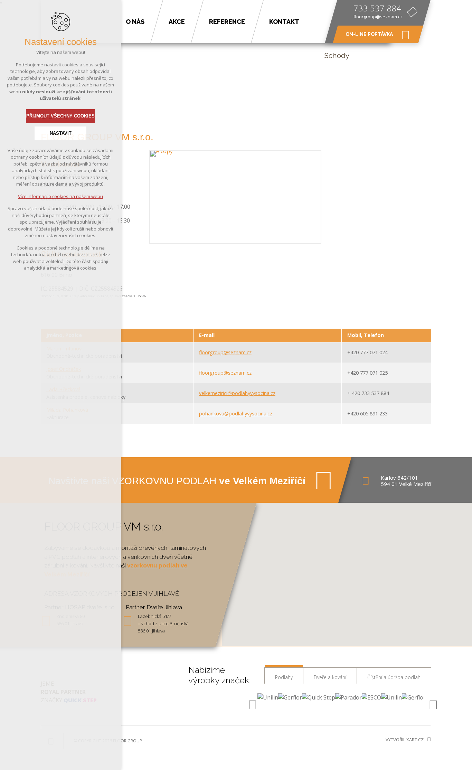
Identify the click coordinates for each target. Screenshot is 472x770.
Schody (336, 55)
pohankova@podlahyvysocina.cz (235, 413)
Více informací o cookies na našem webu (60, 196)
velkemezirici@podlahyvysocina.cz (237, 393)
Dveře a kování (330, 677)
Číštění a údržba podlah (394, 677)
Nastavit (61, 133)
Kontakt (284, 21)
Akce (177, 21)
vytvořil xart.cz (405, 739)
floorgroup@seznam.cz (378, 16)
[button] (347, 570)
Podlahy (284, 677)
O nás (135, 21)
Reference (227, 21)
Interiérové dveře (163, 60)
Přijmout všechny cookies (60, 116)
